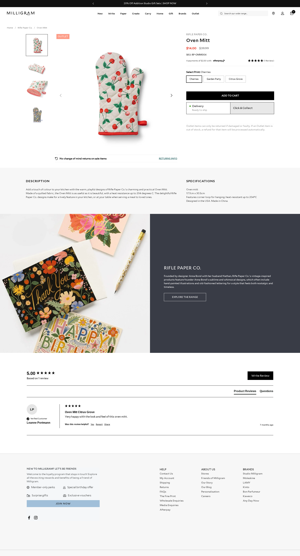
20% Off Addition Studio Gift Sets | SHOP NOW (150, 3)
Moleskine (249, 478)
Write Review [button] (260, 375)
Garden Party (214, 79)
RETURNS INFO (168, 158)
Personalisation (210, 491)
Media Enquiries (169, 505)
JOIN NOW (63, 503)
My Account (167, 478)
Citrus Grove (236, 79)
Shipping (165, 482)
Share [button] (107, 424)
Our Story (207, 482)
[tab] (245, 391)
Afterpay (165, 509)
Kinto (246, 487)
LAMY (246, 482)
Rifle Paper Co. (196, 34)
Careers (205, 496)
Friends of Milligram (213, 478)
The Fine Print (168, 496)
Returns (164, 487)
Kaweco (247, 496)
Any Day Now (251, 500)
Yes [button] (92, 424)
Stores (205, 473)
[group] (45, 373)
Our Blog (206, 487)
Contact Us (166, 473)
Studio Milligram (252, 473)
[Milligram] (21, 13)
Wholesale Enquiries (172, 500)
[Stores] (273, 13)
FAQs (163, 491)
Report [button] (99, 424)
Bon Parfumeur (251, 491)
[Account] (282, 13)
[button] (292, 13)
